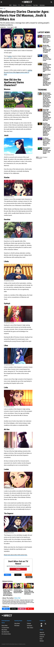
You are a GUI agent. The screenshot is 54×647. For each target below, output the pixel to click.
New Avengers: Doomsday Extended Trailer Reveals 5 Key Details (47, 150)
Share (8, 574)
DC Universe (29, 5)
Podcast (29, 623)
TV (19, 5)
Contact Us (42, 634)
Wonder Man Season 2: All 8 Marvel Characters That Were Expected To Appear (47, 49)
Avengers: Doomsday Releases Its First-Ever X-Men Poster (47, 57)
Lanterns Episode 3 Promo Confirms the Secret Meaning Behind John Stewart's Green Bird (47, 67)
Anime (40, 157)
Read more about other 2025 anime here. (15, 554)
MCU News (4, 629)
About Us (42, 632)
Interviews (42, 5)
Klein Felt (3, 27)
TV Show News (5, 627)
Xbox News (17, 623)
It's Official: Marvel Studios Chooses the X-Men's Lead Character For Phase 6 (46, 142)
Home (1, 8)
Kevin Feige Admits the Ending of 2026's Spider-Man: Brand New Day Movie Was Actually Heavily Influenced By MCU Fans (47, 115)
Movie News (4, 625)
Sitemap (42, 640)
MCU (10, 5)
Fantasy (45, 157)
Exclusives (29, 625)
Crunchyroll (38, 158)
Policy (41, 638)
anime (10, 56)
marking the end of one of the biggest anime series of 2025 (18, 72)
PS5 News (16, 625)
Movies (15, 5)
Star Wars (35, 5)
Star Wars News (5, 631)
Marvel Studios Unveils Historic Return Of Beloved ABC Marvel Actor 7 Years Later (47, 39)
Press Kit (42, 636)
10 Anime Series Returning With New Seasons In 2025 (18, 591)
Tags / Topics (30, 627)
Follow (6, 608)
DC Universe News (6, 633)
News (22, 5)
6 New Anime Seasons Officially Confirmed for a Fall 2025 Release (29, 592)
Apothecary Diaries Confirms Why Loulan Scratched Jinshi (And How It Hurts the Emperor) (7, 592)
